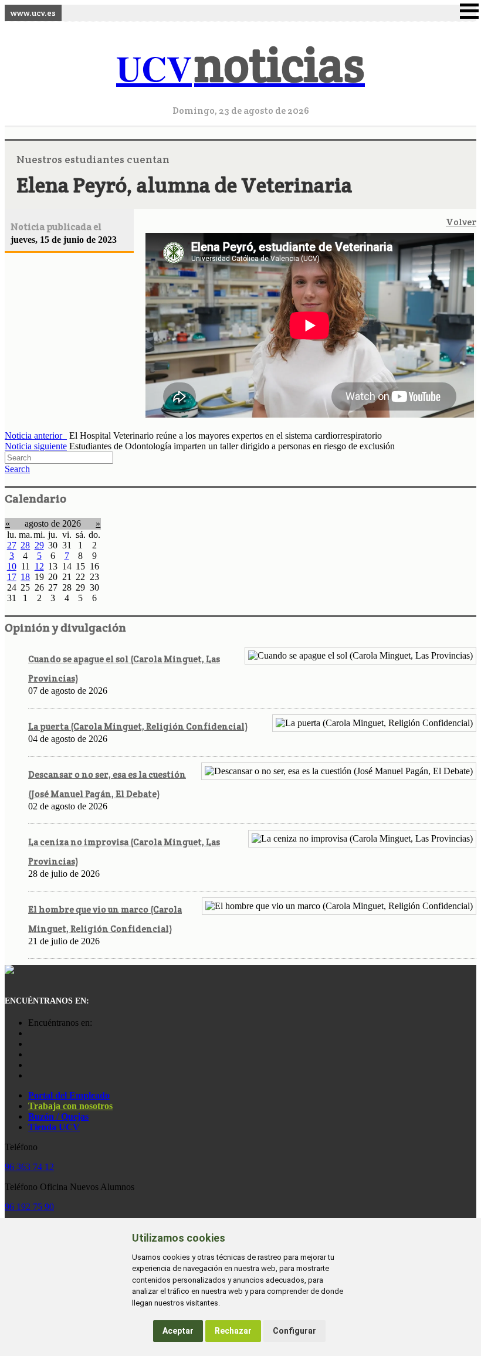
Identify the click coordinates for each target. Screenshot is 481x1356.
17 (11, 577)
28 (25, 545)
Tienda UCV (54, 1127)
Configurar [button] (294, 1330)
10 (11, 566)
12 (39, 566)
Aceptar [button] (178, 1330)
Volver (461, 222)
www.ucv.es (33, 13)
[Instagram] (31, 1033)
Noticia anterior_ (36, 435)
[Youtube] (31, 1054)
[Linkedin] (31, 1075)
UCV (240, 67)
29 (39, 545)
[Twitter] (31, 1065)
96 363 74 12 (29, 1167)
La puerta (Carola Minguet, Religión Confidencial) (138, 726)
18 (25, 577)
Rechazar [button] (233, 1330)
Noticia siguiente (36, 446)
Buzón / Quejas (58, 1116)
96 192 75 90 (29, 1207)
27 (11, 545)
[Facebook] (31, 1044)
